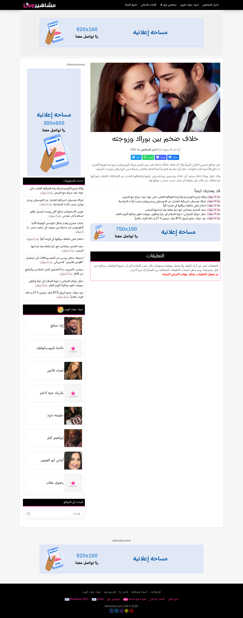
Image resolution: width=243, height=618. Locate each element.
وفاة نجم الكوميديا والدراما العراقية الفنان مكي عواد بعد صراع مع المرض (164, 197)
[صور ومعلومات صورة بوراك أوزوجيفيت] (155, 97)
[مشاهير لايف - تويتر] (116, 610)
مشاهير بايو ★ (168, 5)
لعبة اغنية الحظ (135, 599)
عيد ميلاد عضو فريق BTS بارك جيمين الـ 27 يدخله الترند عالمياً (170, 218)
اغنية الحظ (131, 5)
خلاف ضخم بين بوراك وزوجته (155, 139)
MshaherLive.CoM (116, 606)
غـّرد (138, 157)
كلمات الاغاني (149, 5)
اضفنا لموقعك (139, 592)
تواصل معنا (85, 37)
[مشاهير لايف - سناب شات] (126, 610)
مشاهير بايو (113, 599)
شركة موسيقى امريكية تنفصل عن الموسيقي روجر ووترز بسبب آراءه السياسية (162, 201)
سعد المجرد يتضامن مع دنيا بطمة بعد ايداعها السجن (175, 210)
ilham (100, 599)
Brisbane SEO (79, 599)
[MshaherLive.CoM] (40, 5)
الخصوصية (110, 592)
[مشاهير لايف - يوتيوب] (131, 610)
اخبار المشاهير (210, 5)
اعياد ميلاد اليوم (189, 5)
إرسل (162, 157)
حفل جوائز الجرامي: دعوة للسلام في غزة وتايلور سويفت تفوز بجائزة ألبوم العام (161, 214)
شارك (175, 157)
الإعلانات (155, 592)
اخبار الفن (173, 599)
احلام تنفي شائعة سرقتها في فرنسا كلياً (184, 205)
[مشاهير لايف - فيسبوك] (111, 610)
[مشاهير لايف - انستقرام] (121, 610)
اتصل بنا (123, 592)
